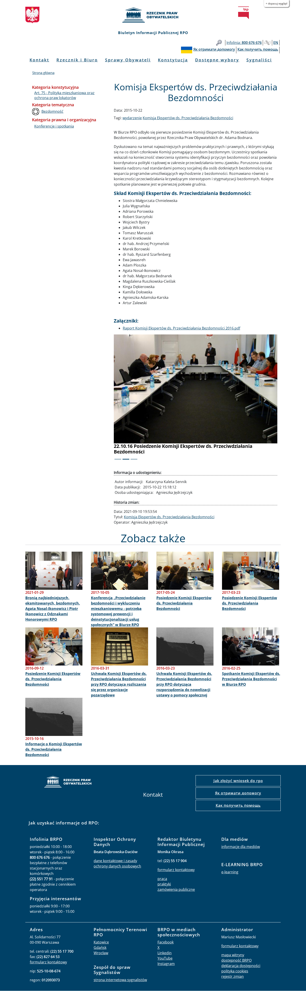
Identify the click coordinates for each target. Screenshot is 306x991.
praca (162, 878)
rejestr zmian (232, 976)
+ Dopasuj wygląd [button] (276, 3)
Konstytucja (173, 60)
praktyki (164, 884)
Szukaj (219, 43)
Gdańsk (100, 947)
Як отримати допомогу (238, 793)
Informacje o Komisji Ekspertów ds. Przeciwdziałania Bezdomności (53, 749)
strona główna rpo (67, 782)
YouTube (164, 958)
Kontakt (39, 60)
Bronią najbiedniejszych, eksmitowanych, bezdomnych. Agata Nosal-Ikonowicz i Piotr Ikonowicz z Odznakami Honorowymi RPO (52, 608)
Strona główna (43, 72)
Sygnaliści (259, 60)
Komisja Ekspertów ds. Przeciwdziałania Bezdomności (188, 117)
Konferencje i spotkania (54, 126)
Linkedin (164, 952)
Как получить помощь (238, 805)
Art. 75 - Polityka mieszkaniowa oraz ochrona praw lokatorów (64, 95)
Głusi (267, 43)
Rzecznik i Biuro (77, 60)
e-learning (229, 872)
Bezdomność (52, 111)
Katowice (101, 942)
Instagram (166, 963)
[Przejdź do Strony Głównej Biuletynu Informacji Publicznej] (243, 12)
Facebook (165, 942)
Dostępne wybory (217, 60)
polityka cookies (234, 971)
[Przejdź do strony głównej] (153, 15)
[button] (126, 400)
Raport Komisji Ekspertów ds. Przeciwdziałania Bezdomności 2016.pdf (181, 328)
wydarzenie (132, 117)
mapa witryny (232, 954)
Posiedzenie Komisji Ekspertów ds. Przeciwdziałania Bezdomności (183, 603)
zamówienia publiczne (176, 889)
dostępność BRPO (236, 960)
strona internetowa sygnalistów (120, 979)
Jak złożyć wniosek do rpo (238, 780)
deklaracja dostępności (240, 965)
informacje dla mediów (240, 846)
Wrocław (101, 952)
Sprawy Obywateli (128, 60)
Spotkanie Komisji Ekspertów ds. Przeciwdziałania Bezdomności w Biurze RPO (251, 679)
